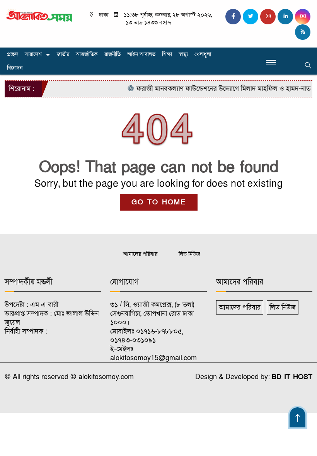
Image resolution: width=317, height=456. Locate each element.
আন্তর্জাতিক (87, 54)
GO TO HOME (158, 202)
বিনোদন (14, 67)
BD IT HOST (292, 377)
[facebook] (233, 16)
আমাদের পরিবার (140, 254)
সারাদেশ (33, 54)
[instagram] (268, 16)
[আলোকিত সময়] (40, 15)
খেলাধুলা (202, 54)
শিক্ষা (167, 54)
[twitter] (250, 16)
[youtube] (302, 16)
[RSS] (302, 32)
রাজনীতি (112, 54)
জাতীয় (63, 54)
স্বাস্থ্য (183, 54)
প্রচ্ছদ (12, 54)
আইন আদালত (141, 54)
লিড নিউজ (189, 254)
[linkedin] (285, 16)
